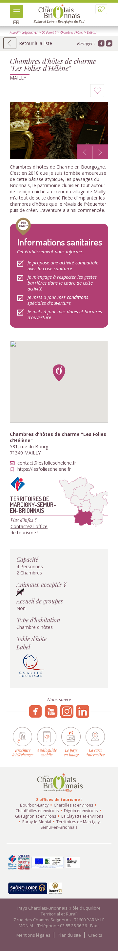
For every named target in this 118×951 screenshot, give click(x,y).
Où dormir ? (49, 33)
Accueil (14, 33)
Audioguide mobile (47, 752)
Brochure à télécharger (22, 752)
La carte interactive (96, 752)
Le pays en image (71, 752)
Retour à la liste (35, 43)
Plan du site (69, 935)
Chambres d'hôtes (71, 33)
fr (16, 22)
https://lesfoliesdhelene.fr (44, 469)
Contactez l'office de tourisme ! (29, 529)
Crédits (95, 935)
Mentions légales (33, 935)
